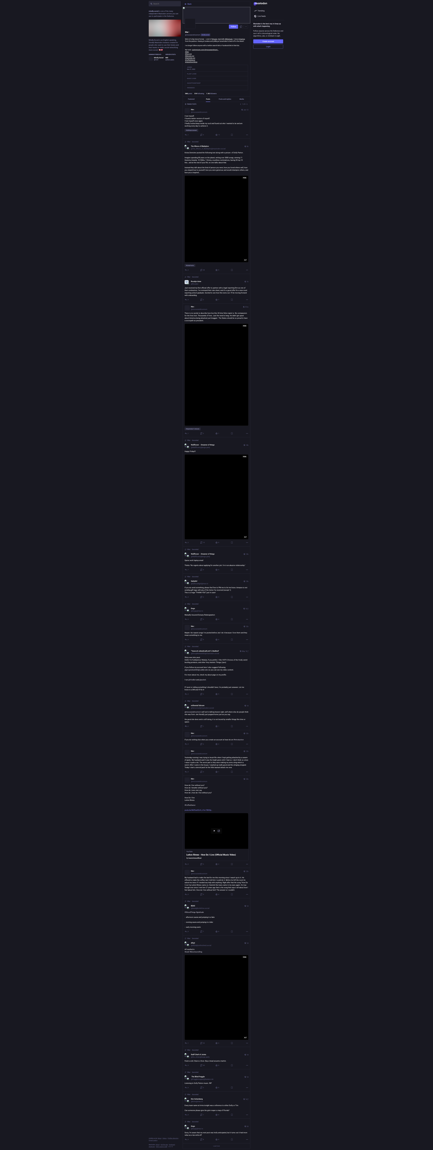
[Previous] (240, 104)
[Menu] (246, 27)
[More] (247, 134)
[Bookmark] (231, 134)
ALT (245, 259)
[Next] (247, 104)
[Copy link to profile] (241, 27)
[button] (216, 836)
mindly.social (205, 35)
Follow (233, 27)
